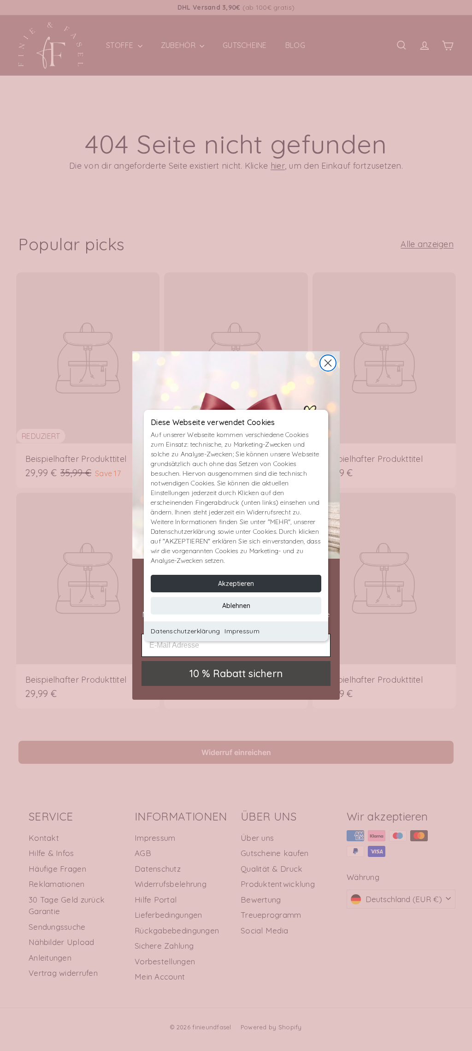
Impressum (241, 631)
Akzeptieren (236, 583)
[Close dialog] (328, 363)
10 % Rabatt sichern (236, 673)
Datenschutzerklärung (185, 631)
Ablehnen (236, 606)
